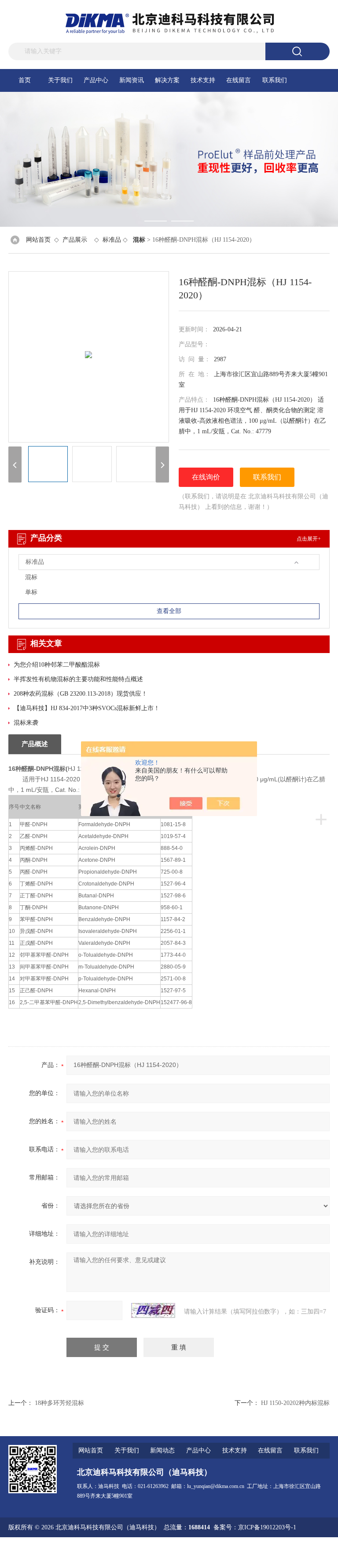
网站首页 (38, 239)
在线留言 (238, 80)
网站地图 (252, 1547)
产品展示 (74, 239)
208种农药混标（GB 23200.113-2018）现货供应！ (80, 693)
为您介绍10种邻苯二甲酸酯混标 (57, 664)
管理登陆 (224, 1547)
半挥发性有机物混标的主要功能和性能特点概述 (78, 679)
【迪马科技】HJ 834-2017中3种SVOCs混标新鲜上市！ (87, 708)
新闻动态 (162, 1450)
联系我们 (274, 80)
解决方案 (167, 80)
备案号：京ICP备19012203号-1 (254, 1527)
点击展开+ (309, 539)
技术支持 (203, 80)
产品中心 (96, 80)
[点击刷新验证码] (153, 1310)
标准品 (112, 239)
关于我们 (60, 80)
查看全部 (169, 611)
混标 (31, 577)
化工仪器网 (314, 1547)
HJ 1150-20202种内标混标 (295, 1403)
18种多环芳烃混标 (59, 1403)
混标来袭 (26, 722)
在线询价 (206, 477)
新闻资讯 (131, 80)
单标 (31, 592)
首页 (24, 80)
